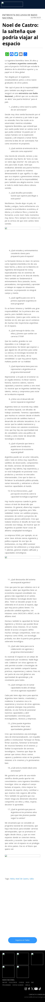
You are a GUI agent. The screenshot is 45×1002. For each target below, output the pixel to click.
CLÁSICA (21, 982)
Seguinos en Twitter (22, 940)
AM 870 (4, 982)
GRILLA (27, 985)
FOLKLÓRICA (13, 982)
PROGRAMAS (6, 985)
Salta (32, 878)
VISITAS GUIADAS (17, 985)
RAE (32, 982)
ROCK (27, 982)
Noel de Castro (22, 878)
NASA (12, 878)
